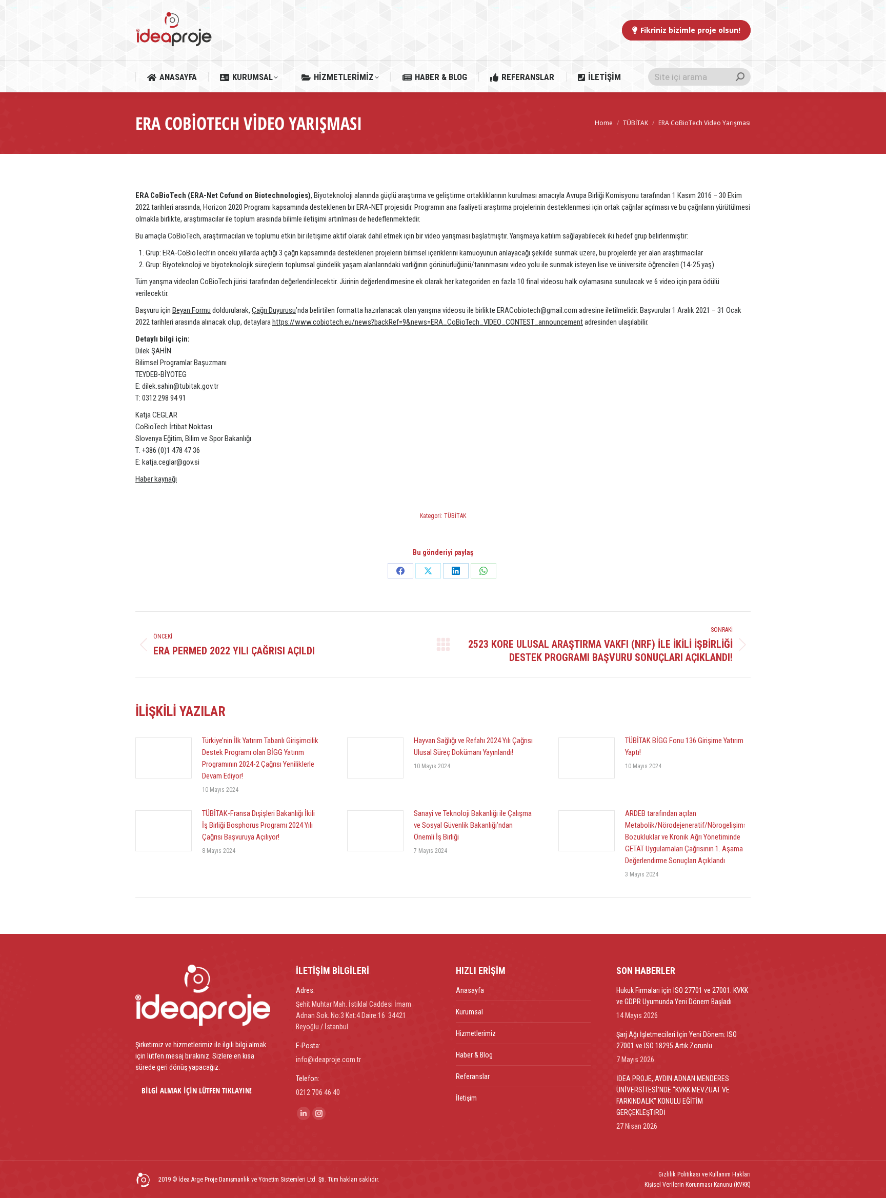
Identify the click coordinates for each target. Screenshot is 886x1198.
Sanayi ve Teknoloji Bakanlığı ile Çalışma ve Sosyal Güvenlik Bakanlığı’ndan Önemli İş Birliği (473, 825)
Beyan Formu (191, 310)
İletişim (466, 1098)
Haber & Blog (474, 1055)
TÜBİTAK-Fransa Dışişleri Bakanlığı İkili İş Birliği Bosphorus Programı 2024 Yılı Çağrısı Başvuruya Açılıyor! (258, 825)
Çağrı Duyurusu (274, 310)
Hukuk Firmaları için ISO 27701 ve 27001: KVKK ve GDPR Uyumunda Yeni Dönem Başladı (682, 996)
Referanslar (473, 1076)
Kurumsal (469, 1012)
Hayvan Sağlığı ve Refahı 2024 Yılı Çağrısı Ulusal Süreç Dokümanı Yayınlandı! (473, 746)
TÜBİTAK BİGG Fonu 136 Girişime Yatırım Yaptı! (684, 746)
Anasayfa (470, 990)
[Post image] (163, 757)
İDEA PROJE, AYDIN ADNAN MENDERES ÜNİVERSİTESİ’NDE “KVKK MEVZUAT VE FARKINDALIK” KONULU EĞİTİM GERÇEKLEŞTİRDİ (673, 1095)
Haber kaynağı (156, 479)
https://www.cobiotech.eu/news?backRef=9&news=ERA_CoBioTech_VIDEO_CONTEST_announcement (427, 322)
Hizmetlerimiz (476, 1033)
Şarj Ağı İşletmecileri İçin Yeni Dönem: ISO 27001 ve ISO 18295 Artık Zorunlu (676, 1040)
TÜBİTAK (455, 516)
